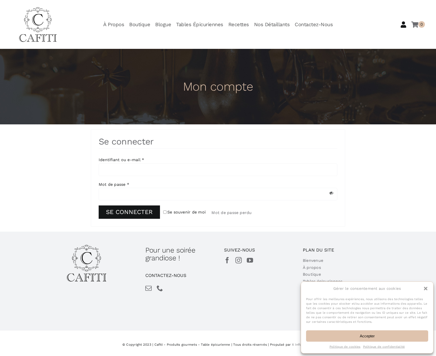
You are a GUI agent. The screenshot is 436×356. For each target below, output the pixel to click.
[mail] (148, 288)
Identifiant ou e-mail (121, 159)
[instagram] (238, 260)
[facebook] (227, 260)
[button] (425, 288)
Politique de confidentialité (384, 346)
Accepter (367, 336)
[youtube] (250, 260)
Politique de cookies (345, 346)
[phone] (160, 288)
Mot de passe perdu (232, 212)
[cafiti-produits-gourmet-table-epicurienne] (38, 8)
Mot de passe (114, 184)
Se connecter (129, 212)
